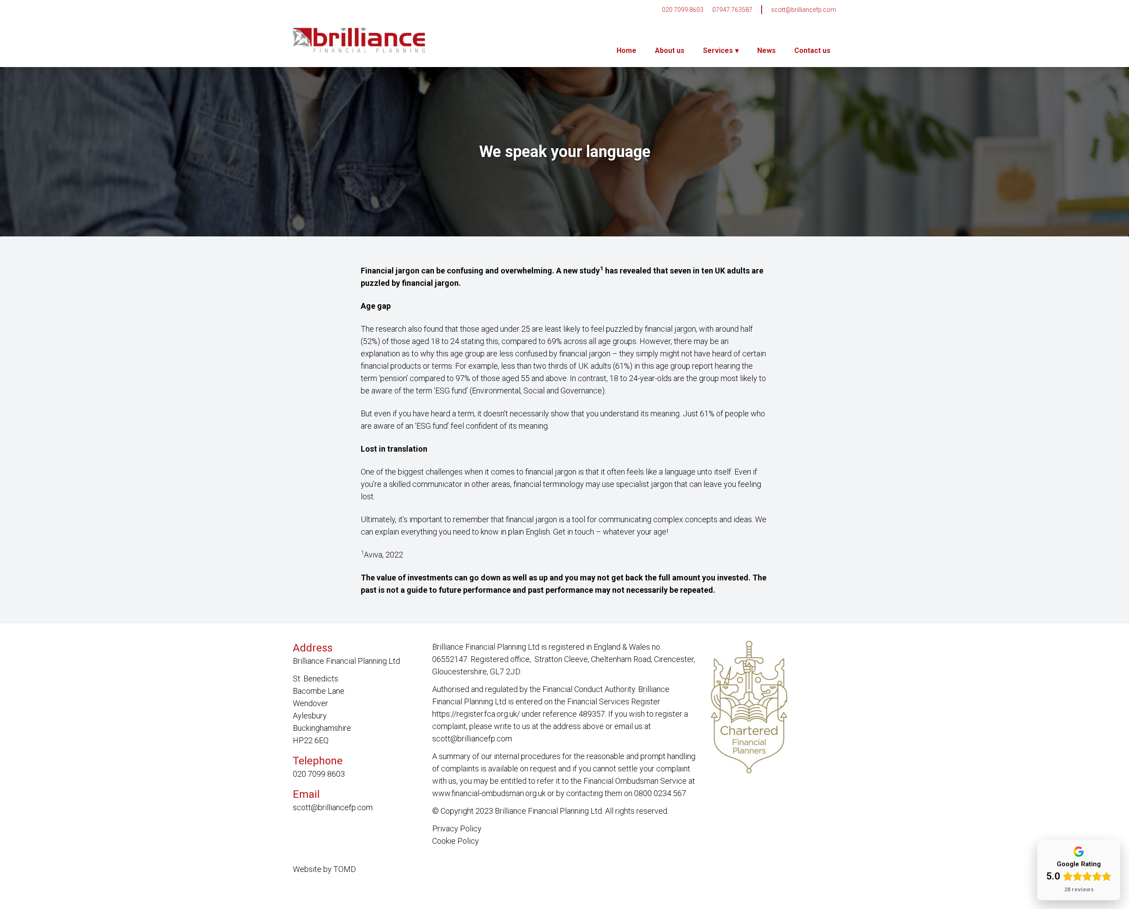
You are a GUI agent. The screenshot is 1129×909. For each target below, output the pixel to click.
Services (718, 50)
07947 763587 (732, 9)
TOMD (344, 869)
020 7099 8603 (682, 9)
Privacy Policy (457, 828)
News (766, 50)
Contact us (812, 50)
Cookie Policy (455, 840)
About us (669, 50)
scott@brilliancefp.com (803, 9)
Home (626, 50)
